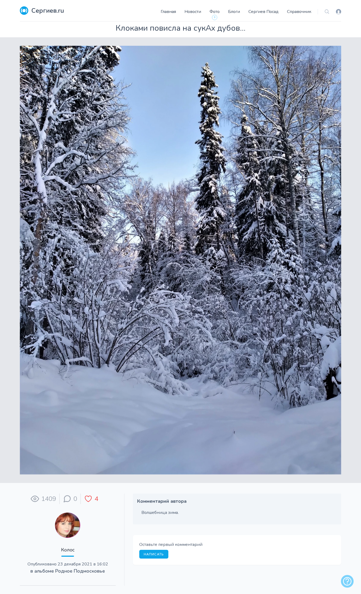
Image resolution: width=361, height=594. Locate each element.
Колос (68, 550)
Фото (215, 12)
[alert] (347, 581)
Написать (154, 554)
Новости (192, 12)
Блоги (234, 12)
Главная (168, 12)
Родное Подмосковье (80, 571)
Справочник (299, 12)
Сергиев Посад (263, 12)
